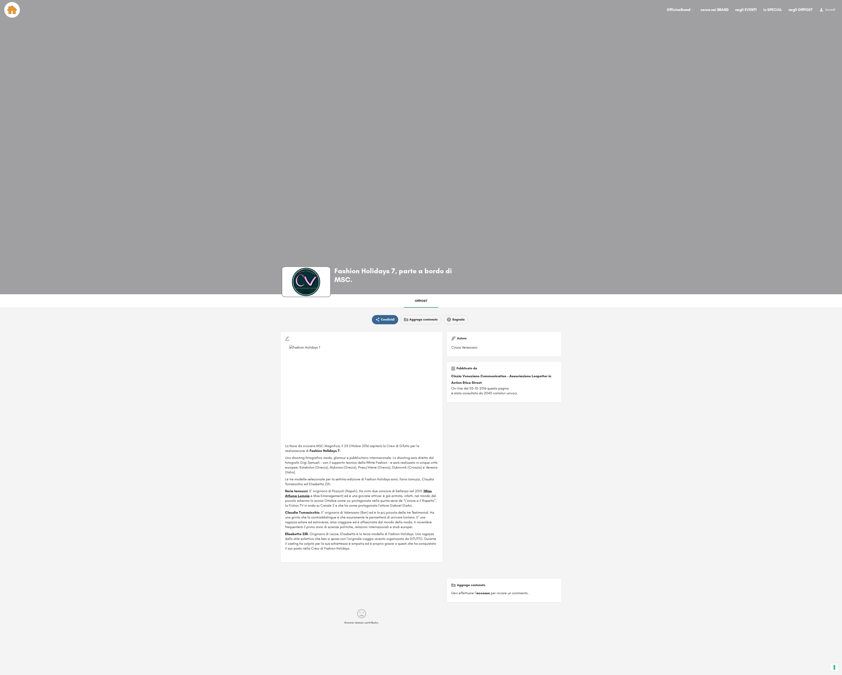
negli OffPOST (800, 9)
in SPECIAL (772, 9)
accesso (483, 593)
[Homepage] (12, 10)
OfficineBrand (678, 9)
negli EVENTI (746, 9)
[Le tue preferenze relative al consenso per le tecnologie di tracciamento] (834, 667)
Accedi (830, 10)
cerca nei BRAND (715, 9)
